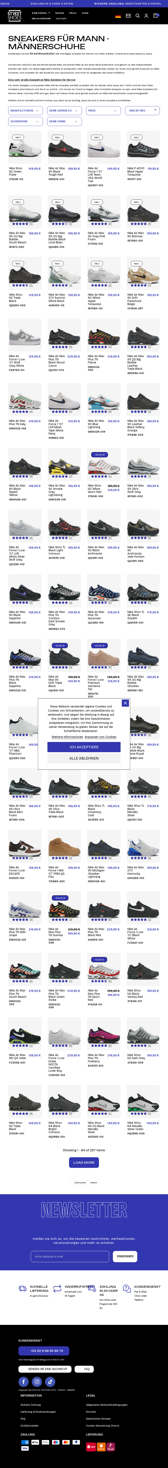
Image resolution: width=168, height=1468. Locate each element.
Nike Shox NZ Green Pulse (15, 171)
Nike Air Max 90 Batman (135, 235)
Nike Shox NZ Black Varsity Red (135, 993)
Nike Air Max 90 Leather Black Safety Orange (135, 425)
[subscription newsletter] (128, 15)
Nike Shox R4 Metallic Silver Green (135, 1126)
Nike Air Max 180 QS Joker (17, 1057)
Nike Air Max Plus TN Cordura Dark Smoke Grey (57, 618)
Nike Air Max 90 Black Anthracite (96, 550)
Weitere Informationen (67, 737)
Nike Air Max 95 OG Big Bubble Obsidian (135, 681)
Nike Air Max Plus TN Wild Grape (17, 932)
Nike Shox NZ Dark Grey (136, 1057)
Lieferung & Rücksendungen (38, 1411)
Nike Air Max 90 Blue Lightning (96, 424)
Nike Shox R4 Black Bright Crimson (55, 1127)
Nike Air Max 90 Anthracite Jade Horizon (135, 552)
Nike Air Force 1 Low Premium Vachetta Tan (96, 683)
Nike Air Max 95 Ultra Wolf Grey (135, 488)
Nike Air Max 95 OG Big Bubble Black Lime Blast (57, 238)
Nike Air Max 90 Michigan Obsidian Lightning (96, 872)
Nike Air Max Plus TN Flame (96, 359)
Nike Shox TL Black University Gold (96, 810)
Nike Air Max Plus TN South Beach (17, 993)
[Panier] (155, 15)
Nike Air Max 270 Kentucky (135, 870)
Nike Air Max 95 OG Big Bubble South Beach (17, 238)
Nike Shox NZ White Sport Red (94, 488)
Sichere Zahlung (30, 1405)
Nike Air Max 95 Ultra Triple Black (57, 809)
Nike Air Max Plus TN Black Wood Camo (57, 361)
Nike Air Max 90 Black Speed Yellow (17, 490)
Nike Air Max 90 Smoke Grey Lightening (57, 490)
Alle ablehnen (84, 758)
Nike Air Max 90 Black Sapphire (17, 615)
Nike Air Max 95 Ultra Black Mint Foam (17, 810)
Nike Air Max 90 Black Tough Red (57, 171)
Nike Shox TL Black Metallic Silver (135, 810)
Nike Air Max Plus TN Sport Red (94, 995)
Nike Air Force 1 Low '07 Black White (135, 934)
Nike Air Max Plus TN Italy (17, 422)
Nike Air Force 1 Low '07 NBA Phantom (17, 749)
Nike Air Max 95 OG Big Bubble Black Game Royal (135, 749)
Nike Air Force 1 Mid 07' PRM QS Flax (57, 872)
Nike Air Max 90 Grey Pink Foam (96, 236)
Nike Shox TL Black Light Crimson (57, 550)
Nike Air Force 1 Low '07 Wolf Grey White (17, 361)
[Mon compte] (146, 15)
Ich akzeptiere (84, 747)
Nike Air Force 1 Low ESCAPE (17, 870)
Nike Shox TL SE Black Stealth (135, 615)
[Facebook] (23, 1382)
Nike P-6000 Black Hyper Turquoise (135, 171)
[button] (138, 15)
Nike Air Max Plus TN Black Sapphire (17, 681)
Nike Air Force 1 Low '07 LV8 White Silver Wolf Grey (17, 553)
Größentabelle (29, 1425)
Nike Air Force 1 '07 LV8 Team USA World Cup (95, 175)
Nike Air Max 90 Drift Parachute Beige (135, 299)
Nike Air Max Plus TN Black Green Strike (57, 995)
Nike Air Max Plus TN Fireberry (96, 1058)
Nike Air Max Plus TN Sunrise (56, 932)
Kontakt (91, 1411)
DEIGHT (71, 1390)
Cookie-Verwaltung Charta (102, 1425)
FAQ (22, 1418)
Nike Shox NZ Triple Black (15, 298)
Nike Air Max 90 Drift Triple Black (55, 681)
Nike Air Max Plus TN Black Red (96, 932)
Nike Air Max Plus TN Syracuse (96, 615)
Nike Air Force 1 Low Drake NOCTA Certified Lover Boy (56, 1063)
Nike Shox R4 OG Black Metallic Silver (96, 1127)
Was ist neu (143, 109)
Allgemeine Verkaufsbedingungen (107, 1405)
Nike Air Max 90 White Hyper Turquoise (96, 299)
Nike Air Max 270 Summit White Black (57, 298)
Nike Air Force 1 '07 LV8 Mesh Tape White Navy (56, 427)
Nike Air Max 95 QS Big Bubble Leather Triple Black (135, 362)
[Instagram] (37, 1382)
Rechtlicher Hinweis (98, 1418)
